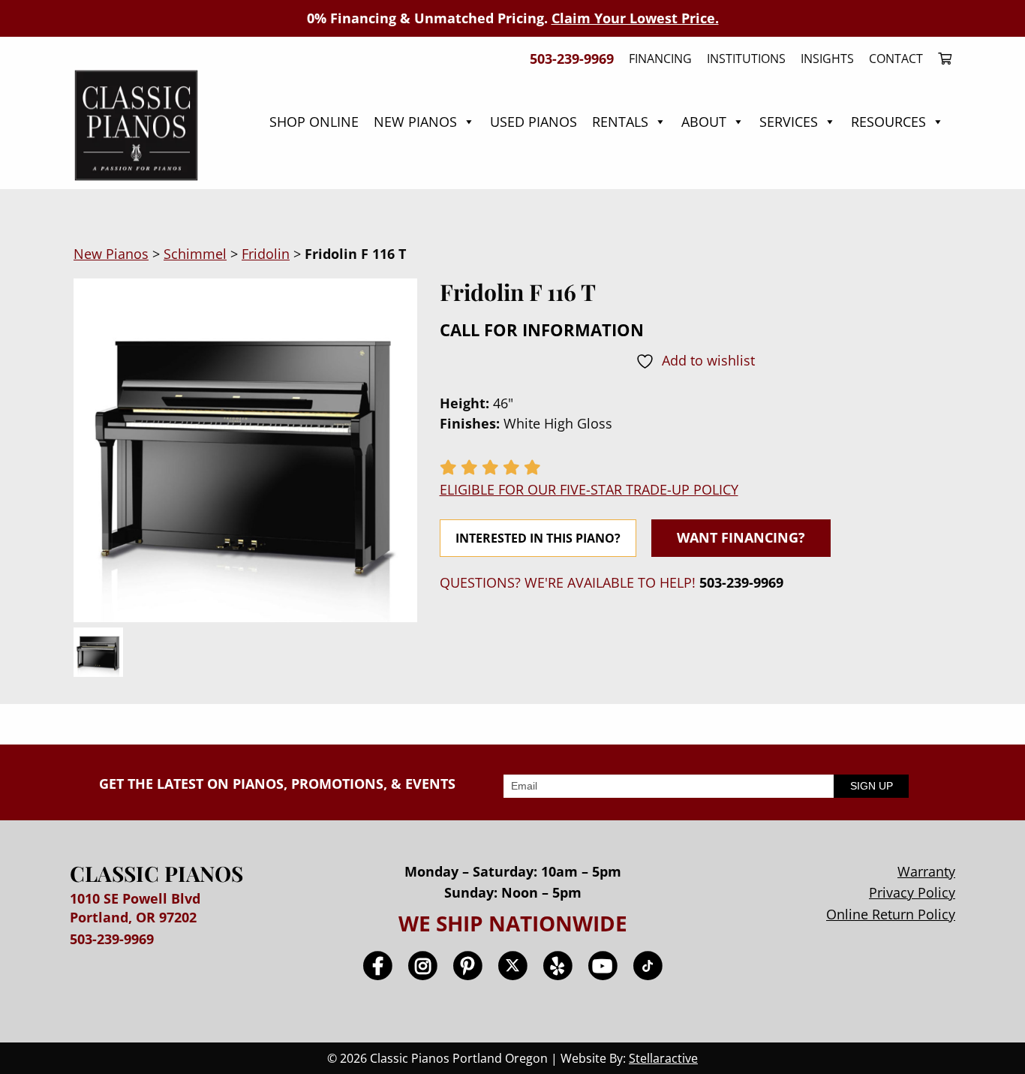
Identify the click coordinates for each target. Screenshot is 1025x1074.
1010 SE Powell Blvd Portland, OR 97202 (135, 907)
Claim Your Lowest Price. (635, 18)
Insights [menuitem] (827, 59)
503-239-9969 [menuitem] (572, 58)
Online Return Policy (890, 914)
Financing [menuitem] (660, 59)
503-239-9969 (741, 582)
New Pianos (415, 122)
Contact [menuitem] (896, 59)
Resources (888, 122)
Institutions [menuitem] (746, 59)
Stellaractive (663, 1058)
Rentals (620, 122)
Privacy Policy (912, 892)
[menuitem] (940, 59)
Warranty (926, 871)
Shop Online (314, 122)
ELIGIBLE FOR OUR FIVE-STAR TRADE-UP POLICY (589, 489)
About (703, 122)
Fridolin (266, 254)
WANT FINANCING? (741, 537)
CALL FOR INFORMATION (542, 329)
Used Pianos (533, 122)
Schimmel (195, 254)
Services (788, 122)
